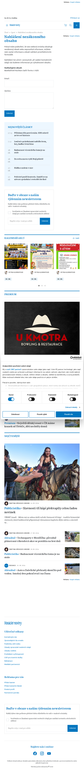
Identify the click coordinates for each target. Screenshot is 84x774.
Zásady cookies (10, 651)
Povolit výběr (42, 414)
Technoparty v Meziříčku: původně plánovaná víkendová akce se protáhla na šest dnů (32, 539)
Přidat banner (9, 683)
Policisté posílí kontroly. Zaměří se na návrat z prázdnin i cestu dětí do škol (30, 178)
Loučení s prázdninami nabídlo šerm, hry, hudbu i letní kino (30, 143)
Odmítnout (15, 414)
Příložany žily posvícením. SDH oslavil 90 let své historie (31, 134)
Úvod (6, 32)
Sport (13, 32)
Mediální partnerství (12, 664)
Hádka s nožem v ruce (23, 168)
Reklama (66, 2)
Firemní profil (9, 689)
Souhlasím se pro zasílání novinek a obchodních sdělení (30, 212)
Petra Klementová (16, 272)
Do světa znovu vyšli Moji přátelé (28, 159)
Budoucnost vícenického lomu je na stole (29, 151)
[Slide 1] (39, 285)
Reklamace (8, 661)
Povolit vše (68, 414)
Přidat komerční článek (13, 686)
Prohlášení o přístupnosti (14, 654)
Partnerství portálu (11, 693)
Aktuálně (9, 538)
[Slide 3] (45, 285)
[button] (77, 25)
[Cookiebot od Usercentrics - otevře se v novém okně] (71, 358)
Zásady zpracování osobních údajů (17, 647)
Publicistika (12, 508)
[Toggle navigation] (7, 25)
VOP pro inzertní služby (13, 658)
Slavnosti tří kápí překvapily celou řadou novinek (40, 510)
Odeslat (9, 113)
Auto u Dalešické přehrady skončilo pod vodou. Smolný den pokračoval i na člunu (32, 572)
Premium (9, 423)
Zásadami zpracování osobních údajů (29, 212)
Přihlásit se (75, 18)
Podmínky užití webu (12, 644)
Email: (7, 78)
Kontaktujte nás (10, 637)
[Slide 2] (42, 285)
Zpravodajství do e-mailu (13, 640)
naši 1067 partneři (14, 369)
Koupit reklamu (75, 2)
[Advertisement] (42, 9)
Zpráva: (7, 91)
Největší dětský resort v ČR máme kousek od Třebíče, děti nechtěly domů (29, 424)
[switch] (32, 399)
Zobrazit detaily (71, 407)
